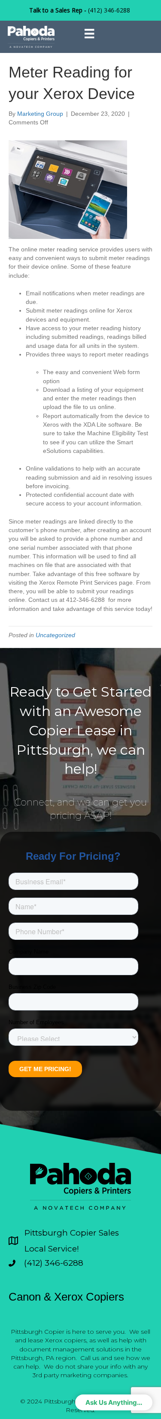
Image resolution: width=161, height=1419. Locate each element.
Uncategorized (55, 635)
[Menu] (89, 33)
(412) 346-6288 (109, 10)
